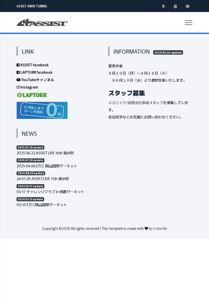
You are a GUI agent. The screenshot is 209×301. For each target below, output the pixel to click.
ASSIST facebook (34, 64)
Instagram (29, 87)
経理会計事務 (138, 102)
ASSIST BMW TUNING (32, 6)
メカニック (117, 102)
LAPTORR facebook (36, 72)
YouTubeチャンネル (37, 79)
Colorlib (160, 228)
